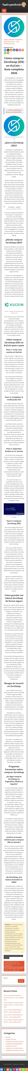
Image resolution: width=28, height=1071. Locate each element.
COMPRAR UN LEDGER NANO (14, 1048)
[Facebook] (5, 50)
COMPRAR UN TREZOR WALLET (15, 1050)
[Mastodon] (19, 50)
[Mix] (22, 50)
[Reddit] (11, 50)
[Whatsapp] (5, 53)
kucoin (18, 955)
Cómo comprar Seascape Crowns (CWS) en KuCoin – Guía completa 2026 (13, 1005)
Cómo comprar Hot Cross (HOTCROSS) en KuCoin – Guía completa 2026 (12, 963)
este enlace (17, 358)
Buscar (6, 978)
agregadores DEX (8, 955)
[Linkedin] (14, 50)
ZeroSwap (6, 958)
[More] (8, 53)
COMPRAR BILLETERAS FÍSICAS (15, 1042)
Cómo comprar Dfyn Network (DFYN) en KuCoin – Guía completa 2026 (14, 998)
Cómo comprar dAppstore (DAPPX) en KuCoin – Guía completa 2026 (13, 969)
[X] (8, 50)
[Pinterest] (17, 50)
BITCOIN (8, 1037)
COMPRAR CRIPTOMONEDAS (14, 1044)
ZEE (22, 955)
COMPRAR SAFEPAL (11, 1046)
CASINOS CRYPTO (11, 1039)
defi (15, 955)
